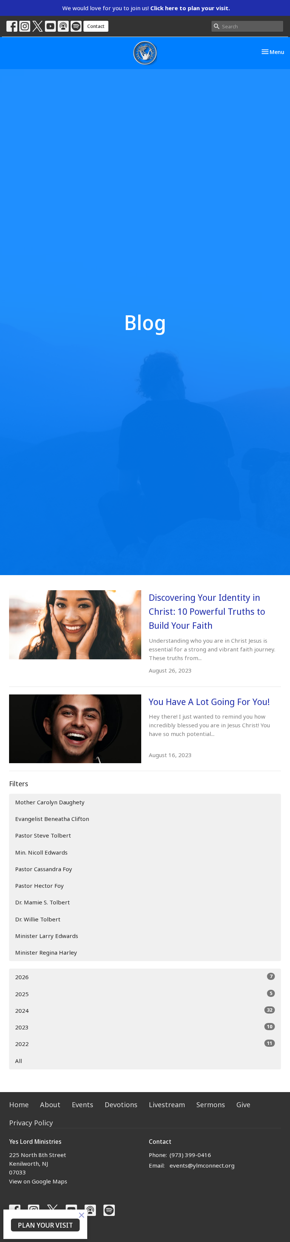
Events (82, 1104)
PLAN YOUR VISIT (45, 1225)
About (50, 1104)
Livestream (167, 1104)
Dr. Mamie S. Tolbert (42, 902)
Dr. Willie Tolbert (37, 919)
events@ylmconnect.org (202, 1165)
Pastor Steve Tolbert (43, 835)
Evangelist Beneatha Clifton (52, 818)
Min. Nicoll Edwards (41, 852)
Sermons (210, 1104)
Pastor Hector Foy (39, 885)
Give (243, 1104)
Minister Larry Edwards (46, 936)
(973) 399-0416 (190, 1155)
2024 (143, 1010)
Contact (96, 26)
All (18, 1061)
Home (19, 1104)
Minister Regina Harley (46, 952)
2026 (143, 977)
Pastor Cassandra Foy (43, 869)
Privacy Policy (31, 1122)
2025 (143, 994)
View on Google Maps (38, 1181)
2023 (143, 1027)
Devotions (121, 1104)
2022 (143, 1044)
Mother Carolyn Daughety (50, 802)
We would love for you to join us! (146, 8)
